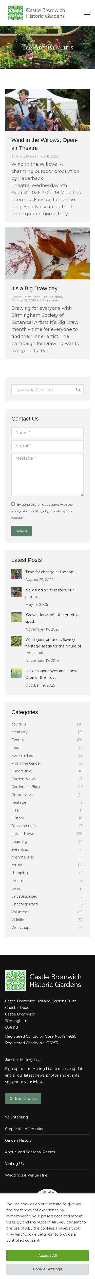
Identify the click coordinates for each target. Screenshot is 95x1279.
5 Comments (49, 300)
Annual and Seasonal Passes (30, 1152)
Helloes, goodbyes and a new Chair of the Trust (51, 674)
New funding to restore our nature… (49, 593)
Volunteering (16, 1117)
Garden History (18, 1140)
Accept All (47, 1255)
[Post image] (16, 574)
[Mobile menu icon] (87, 13)
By (23, 156)
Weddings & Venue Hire (26, 1175)
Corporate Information (25, 1129)
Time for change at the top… (50, 572)
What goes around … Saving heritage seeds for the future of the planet (53, 646)
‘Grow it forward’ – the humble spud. (52, 618)
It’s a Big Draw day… (37, 288)
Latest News (31, 297)
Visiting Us (14, 1163)
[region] (47, 1236)
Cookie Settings (47, 1269)
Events (16, 297)
